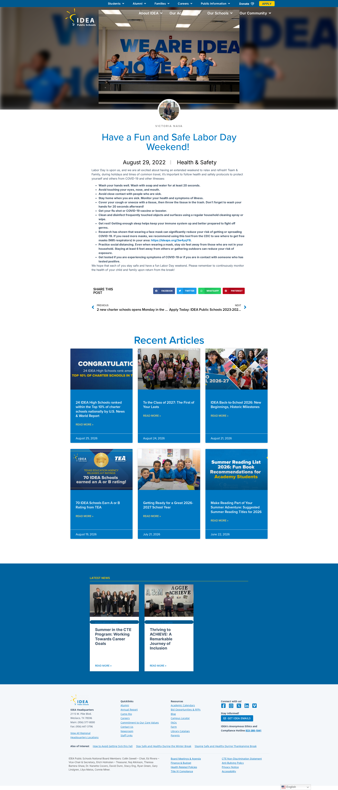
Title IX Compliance (182, 771)
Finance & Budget (181, 762)
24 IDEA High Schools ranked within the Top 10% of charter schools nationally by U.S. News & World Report (100, 409)
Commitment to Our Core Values (140, 722)
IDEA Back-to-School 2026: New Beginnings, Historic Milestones (236, 404)
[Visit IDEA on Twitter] (238, 705)
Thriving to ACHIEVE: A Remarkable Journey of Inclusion (161, 639)
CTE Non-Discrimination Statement (242, 758)
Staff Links (127, 735)
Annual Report (129, 709)
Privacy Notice (230, 767)
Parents (175, 735)
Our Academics (183, 13)
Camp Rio (126, 714)
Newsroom (127, 731)
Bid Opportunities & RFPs (186, 709)
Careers (183, 3)
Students (114, 3)
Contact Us (127, 726)
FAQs (174, 722)
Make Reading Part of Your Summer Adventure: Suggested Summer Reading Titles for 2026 (236, 507)
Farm (174, 726)
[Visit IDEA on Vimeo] (254, 705)
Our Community (253, 13)
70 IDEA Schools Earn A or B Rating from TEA (98, 505)
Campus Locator (180, 718)
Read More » (84, 424)
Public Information (213, 3)
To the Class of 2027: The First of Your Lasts (168, 404)
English (291, 786)
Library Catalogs (180, 731)
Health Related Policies (184, 767)
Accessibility (229, 771)
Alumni (138, 3)
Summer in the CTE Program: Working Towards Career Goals (113, 636)
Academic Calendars (183, 705)
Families (160, 3)
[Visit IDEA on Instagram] (231, 705)
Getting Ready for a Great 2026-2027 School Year (168, 505)
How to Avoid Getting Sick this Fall (113, 746)
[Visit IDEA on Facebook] (223, 705)
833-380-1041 (253, 730)
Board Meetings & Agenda (186, 758)
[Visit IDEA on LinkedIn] (246, 705)
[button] (164, 291)
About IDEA (148, 13)
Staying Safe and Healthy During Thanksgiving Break (225, 746)
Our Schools (218, 13)
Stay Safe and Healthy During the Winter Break (163, 746)
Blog (173, 714)
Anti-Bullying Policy (233, 762)
